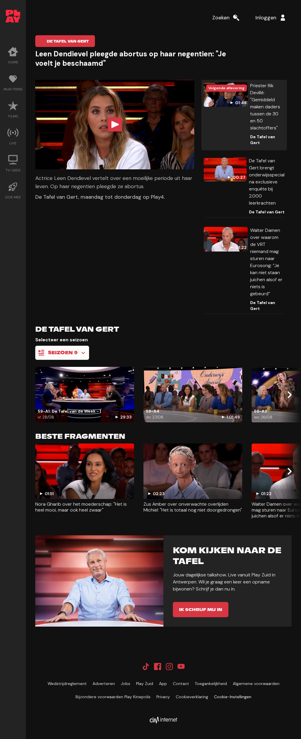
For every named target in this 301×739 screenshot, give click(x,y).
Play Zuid (144, 683)
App (163, 683)
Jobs (125, 683)
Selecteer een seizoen (61, 340)
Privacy (163, 696)
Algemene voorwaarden (256, 683)
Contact (181, 683)
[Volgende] (289, 394)
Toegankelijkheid (211, 683)
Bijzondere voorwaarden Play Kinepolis (113, 696)
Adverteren (104, 683)
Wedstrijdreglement (67, 683)
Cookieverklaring (192, 696)
